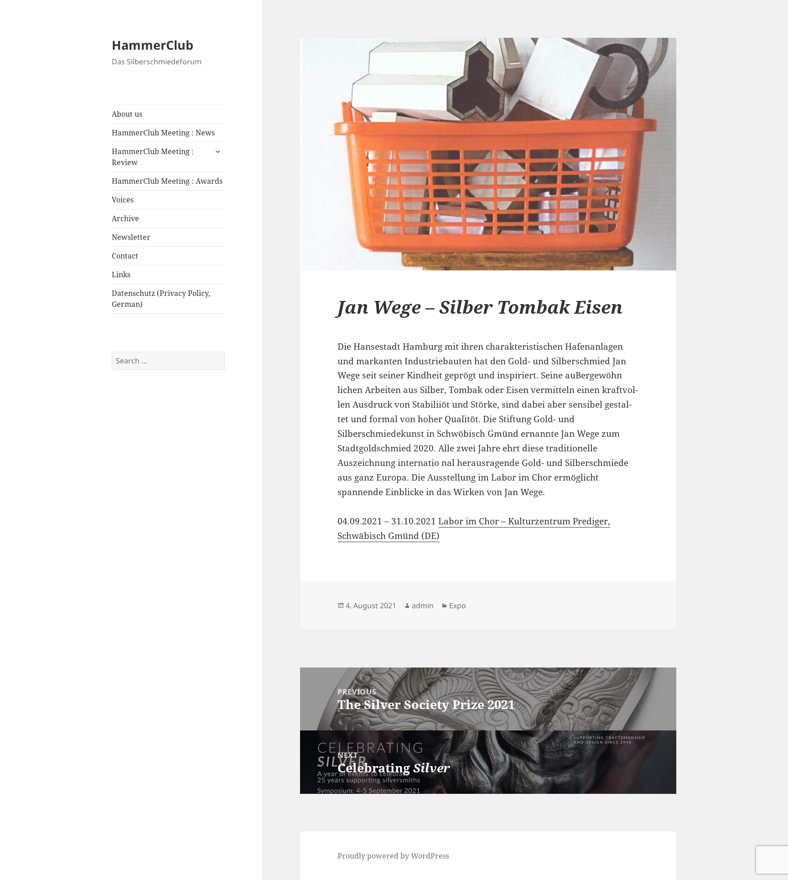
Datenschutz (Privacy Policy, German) (161, 298)
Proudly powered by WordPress (393, 856)
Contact (125, 256)
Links (121, 274)
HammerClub (152, 44)
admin (423, 605)
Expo (457, 605)
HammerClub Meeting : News (163, 133)
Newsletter (131, 237)
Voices (123, 200)
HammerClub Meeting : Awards (167, 181)
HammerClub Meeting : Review (153, 156)
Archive (125, 218)
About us (127, 114)
